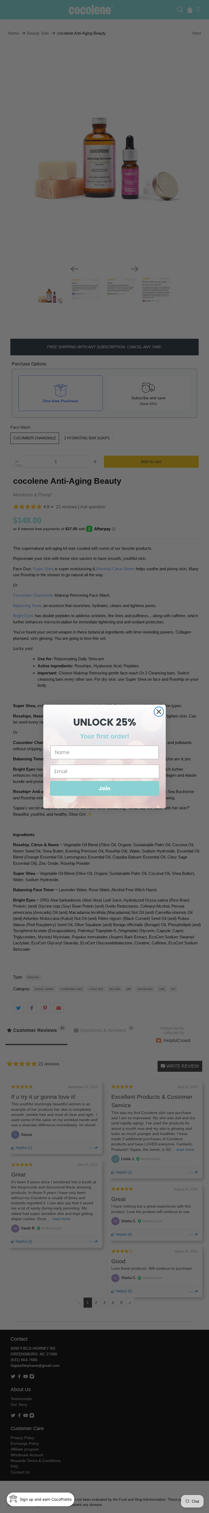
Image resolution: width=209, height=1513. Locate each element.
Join (104, 788)
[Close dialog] (159, 711)
